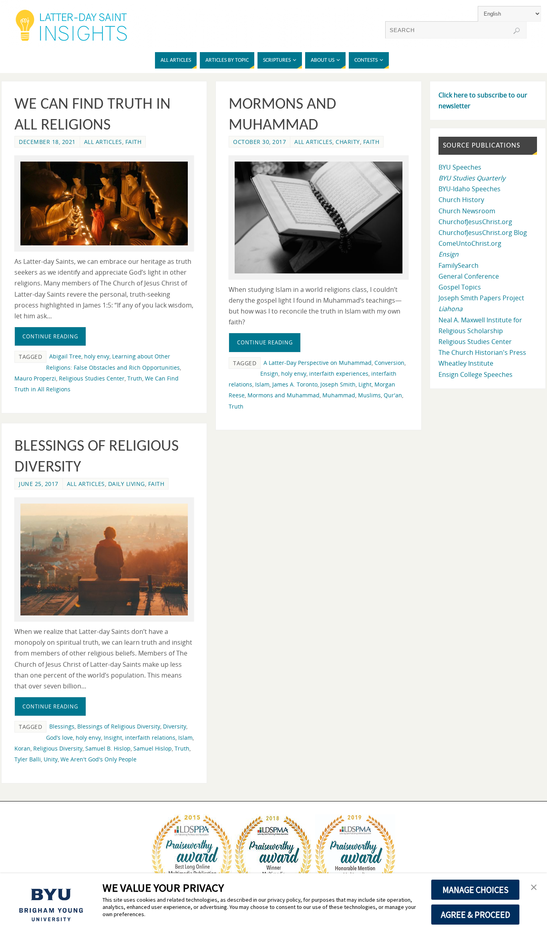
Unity (51, 759)
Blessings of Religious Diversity (118, 726)
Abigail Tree (65, 356)
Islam (262, 384)
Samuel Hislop (152, 748)
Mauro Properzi (35, 378)
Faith (133, 142)
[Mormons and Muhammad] (318, 217)
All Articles (103, 142)
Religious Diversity (57, 748)
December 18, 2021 (47, 142)
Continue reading (50, 336)
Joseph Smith (338, 384)
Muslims (369, 395)
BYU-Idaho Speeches (469, 188)
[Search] (517, 31)
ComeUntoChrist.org (469, 243)
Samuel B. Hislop (108, 748)
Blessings (61, 726)
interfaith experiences (338, 373)
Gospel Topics (459, 287)
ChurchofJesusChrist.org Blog (482, 232)
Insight (113, 737)
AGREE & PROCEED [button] (475, 914)
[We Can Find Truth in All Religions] (104, 203)
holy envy (96, 356)
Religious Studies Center (92, 378)
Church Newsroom (466, 210)
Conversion (389, 362)
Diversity (174, 726)
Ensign (269, 373)
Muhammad (338, 395)
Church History (461, 199)
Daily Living (126, 484)
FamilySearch (458, 265)
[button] (534, 887)
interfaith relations (150, 737)
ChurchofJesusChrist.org (475, 221)
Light (365, 384)
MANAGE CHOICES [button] (475, 889)
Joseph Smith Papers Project (481, 297)
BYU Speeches (459, 167)
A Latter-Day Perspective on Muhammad (317, 362)
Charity (348, 142)
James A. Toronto (295, 384)
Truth (134, 378)
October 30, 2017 (259, 142)
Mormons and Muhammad (283, 395)
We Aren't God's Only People (98, 759)
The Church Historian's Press (482, 352)
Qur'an (393, 395)
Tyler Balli (27, 759)
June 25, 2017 (38, 484)
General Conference (468, 276)
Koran (22, 748)
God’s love (59, 737)
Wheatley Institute (465, 363)
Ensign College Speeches (475, 374)
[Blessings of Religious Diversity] (104, 559)
